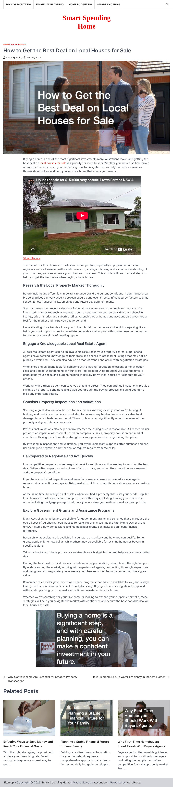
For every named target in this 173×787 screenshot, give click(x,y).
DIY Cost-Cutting (18, 4)
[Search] (167, 4)
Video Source (31, 258)
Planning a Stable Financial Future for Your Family (84, 744)
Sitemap (8, 782)
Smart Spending (14, 57)
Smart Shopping (108, 4)
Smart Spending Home (55, 782)
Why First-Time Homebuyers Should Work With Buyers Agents (142, 744)
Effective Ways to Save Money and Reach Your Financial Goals (28, 744)
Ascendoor (101, 782)
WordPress (133, 782)
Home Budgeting (80, 4)
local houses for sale (53, 163)
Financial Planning (50, 4)
